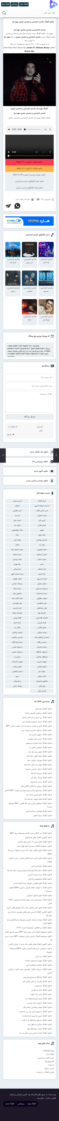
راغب (42, 564)
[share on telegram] (8, 205)
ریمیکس (21, 1103)
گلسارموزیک (49, 1061)
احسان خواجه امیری (42, 505)
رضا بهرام (17, 564)
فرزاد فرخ (17, 622)
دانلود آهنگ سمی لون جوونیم (40, 739)
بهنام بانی (17, 540)
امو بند (17, 515)
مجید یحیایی (42, 632)
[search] (4, 13)
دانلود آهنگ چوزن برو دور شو (40, 751)
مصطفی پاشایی (42, 656)
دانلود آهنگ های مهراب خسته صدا (38, 799)
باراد (17, 535)
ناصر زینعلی (42, 676)
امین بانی (41, 520)
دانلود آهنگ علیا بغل (43, 708)
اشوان (17, 505)
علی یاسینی (17, 608)
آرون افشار (42, 501)
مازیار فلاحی (41, 627)
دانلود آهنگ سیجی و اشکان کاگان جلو (36, 786)
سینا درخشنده (42, 593)
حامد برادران (17, 559)
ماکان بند (17, 627)
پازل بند (42, 544)
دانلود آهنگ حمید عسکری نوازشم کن (37, 721)
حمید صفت (42, 559)
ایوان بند (17, 525)
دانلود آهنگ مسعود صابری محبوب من (36, 730)
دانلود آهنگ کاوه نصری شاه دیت (39, 794)
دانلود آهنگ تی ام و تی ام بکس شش (37, 717)
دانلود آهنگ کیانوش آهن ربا (40, 747)
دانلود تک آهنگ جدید (23, 199)
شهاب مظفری (42, 598)
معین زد (17, 656)
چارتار (17, 544)
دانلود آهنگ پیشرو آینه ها (41, 773)
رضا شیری (42, 574)
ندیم (17, 676)
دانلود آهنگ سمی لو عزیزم (41, 782)
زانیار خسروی (42, 578)
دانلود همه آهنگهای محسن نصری (29, 187)
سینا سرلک (17, 588)
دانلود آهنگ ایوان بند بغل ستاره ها (38, 764)
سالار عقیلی (17, 578)
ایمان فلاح (42, 525)
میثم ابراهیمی (17, 671)
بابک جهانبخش (17, 530)
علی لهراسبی (17, 603)
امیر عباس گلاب (42, 510)
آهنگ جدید (9, 1103)
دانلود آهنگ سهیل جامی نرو (40, 734)
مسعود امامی (17, 647)
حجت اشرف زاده (17, 549)
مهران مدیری (42, 661)
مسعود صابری (17, 652)
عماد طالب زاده (17, 598)
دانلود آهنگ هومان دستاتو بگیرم (39, 811)
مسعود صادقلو (41, 652)
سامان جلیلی (42, 583)
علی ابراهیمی (42, 603)
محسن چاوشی (17, 637)
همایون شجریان (42, 681)
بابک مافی (42, 535)
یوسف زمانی (17, 686)
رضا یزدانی (17, 569)
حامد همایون (42, 549)
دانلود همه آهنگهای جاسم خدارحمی (29, 181)
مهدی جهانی (41, 666)
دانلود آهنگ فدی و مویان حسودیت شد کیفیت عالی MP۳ (29, 726)
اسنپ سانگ (49, 1068)
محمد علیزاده (42, 647)
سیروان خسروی (42, 588)
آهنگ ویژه (32, 1103)
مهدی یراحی (17, 666)
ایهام (42, 530)
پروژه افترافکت (48, 1050)
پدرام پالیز (17, 681)
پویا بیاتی (42, 686)
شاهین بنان (17, 593)
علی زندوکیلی (42, 608)
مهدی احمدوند (17, 661)
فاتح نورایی (17, 617)
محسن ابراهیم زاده (42, 637)
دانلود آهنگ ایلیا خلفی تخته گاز (39, 756)
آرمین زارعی (17, 501)
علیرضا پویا (42, 613)
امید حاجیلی (41, 515)
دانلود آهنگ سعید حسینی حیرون (38, 769)
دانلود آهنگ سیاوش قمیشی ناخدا (38, 713)
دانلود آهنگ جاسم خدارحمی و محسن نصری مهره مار (33, 22)
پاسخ (9, 434)
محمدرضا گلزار (17, 642)
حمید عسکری (42, 554)
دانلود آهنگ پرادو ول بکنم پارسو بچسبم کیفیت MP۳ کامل (28, 790)
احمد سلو (17, 520)
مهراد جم (42, 671)
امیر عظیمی (17, 510)
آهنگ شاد (50, 1054)
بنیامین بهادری (42, 540)
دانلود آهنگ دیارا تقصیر (42, 815)
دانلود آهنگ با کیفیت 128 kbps (29, 168)
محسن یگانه (42, 642)
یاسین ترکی (42, 691)
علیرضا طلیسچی (42, 617)
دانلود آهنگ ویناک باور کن (41, 777)
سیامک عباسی (17, 583)
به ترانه (51, 1065)
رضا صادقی (42, 569)
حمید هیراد (17, 554)
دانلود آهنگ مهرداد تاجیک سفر (39, 760)
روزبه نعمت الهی (17, 574)
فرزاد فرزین (42, 622)
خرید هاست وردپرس (46, 1058)
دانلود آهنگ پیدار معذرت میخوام (39, 743)
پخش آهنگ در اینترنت (45, 1072)
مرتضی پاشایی (17, 632)
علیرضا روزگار (17, 613)
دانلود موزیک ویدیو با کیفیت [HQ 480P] (29, 175)
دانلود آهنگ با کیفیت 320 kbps (29, 162)
